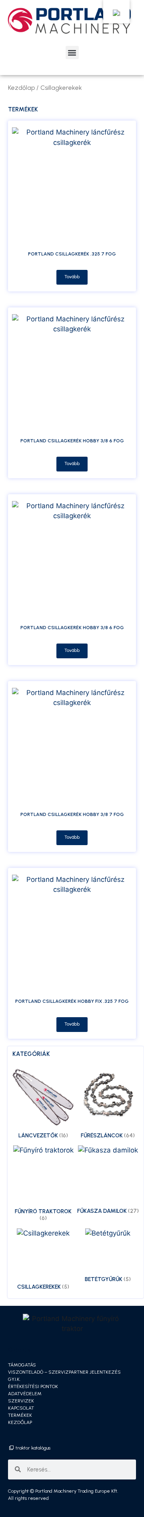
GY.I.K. (14, 1379)
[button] (72, 52)
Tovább (72, 276)
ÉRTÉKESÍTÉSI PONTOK (33, 1386)
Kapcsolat (21, 1408)
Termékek (20, 1415)
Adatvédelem (25, 1393)
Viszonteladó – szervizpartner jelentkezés (64, 1372)
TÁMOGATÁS (22, 1365)
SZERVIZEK (21, 1401)
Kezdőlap (21, 87)
